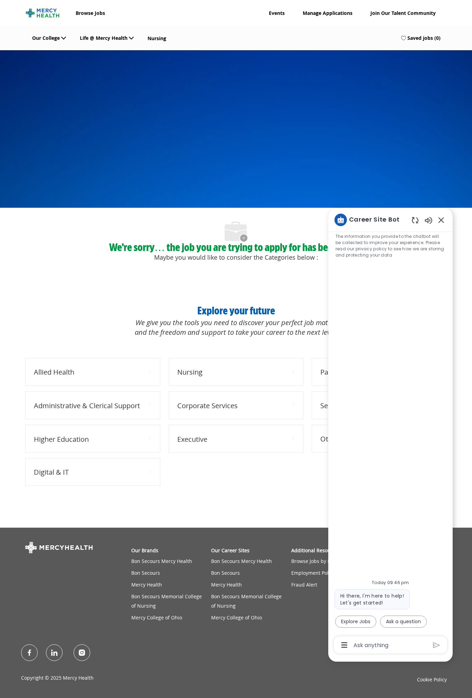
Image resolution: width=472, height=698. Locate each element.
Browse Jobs (90, 13)
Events (277, 13)
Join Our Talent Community (403, 13)
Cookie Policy (432, 679)
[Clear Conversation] (415, 220)
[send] (436, 645)
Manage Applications (327, 13)
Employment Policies (315, 573)
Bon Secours (145, 573)
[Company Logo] (42, 12)
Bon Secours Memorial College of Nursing (166, 601)
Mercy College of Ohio (156, 617)
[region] (390, 432)
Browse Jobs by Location (319, 561)
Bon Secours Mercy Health (161, 561)
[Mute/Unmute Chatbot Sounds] (428, 220)
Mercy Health (146, 584)
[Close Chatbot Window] (441, 220)
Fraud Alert (304, 584)
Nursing (157, 38)
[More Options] (344, 645)
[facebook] (29, 652)
